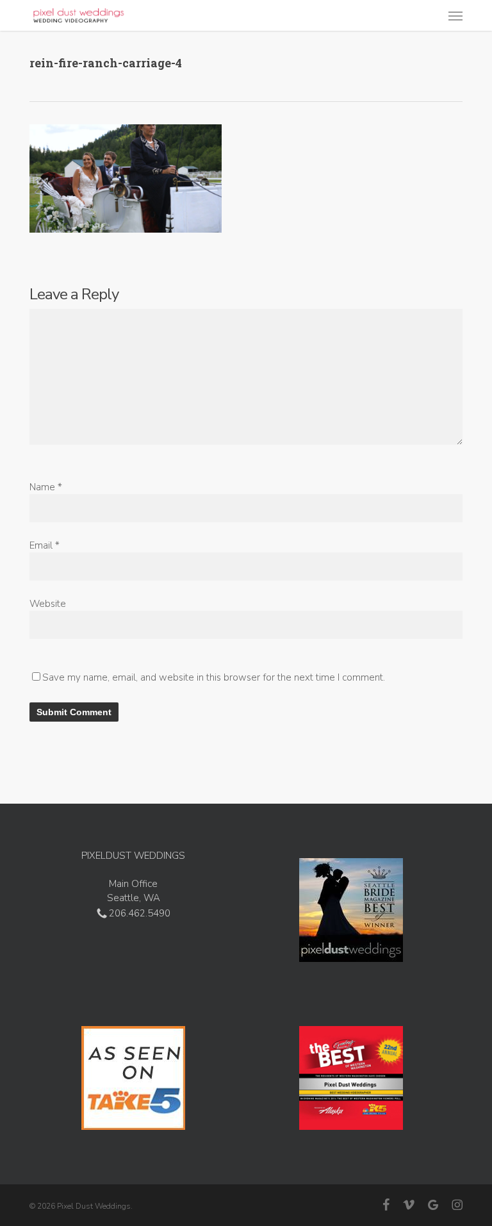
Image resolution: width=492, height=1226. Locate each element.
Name (45, 487)
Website (47, 603)
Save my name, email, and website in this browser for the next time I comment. (213, 677)
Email (44, 545)
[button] (455, 15)
